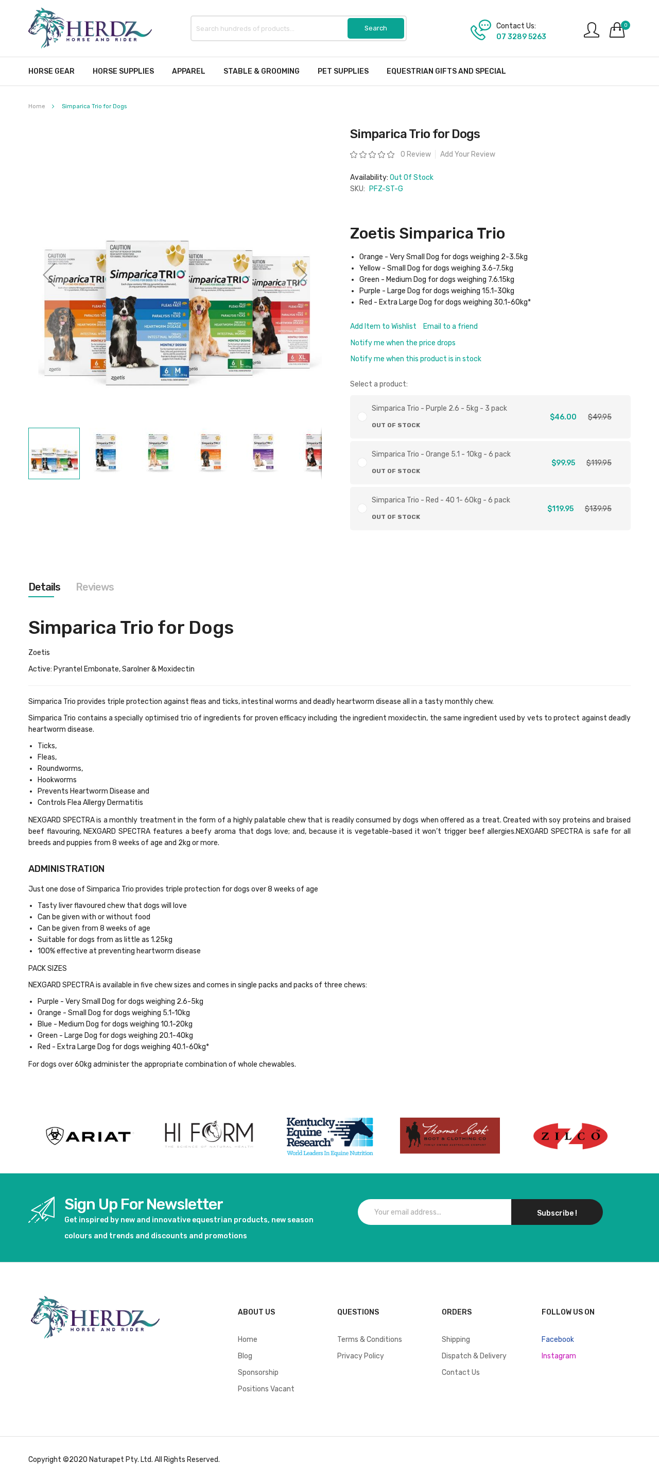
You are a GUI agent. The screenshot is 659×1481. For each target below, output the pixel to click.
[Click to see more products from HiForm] (209, 1136)
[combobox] (298, 28)
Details (44, 587)
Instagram (559, 1356)
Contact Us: (516, 26)
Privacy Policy (360, 1356)
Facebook (558, 1339)
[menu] (329, 71)
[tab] (44, 587)
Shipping (456, 1339)
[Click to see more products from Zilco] (450, 1136)
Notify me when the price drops (403, 343)
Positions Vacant (266, 1389)
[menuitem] (51, 71)
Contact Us (461, 1372)
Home (36, 106)
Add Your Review (467, 154)
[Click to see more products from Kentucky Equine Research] (329, 1136)
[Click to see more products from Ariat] (88, 1136)
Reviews (95, 587)
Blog (245, 1356)
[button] (49, 275)
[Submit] (376, 28)
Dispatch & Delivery (474, 1356)
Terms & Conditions (369, 1339)
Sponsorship (258, 1372)
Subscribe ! (557, 1213)
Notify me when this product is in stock (416, 359)
